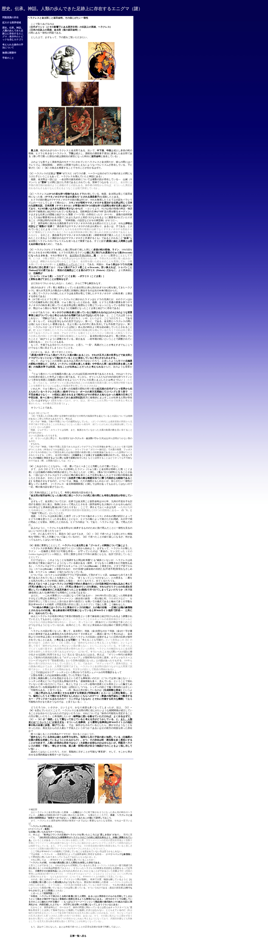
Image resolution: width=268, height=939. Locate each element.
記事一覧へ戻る (78, 936)
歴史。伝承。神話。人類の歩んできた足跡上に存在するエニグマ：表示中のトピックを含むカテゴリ (12, 33)
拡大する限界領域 (11, 22)
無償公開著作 (10, 52)
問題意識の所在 (10, 17)
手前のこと (11, 58)
